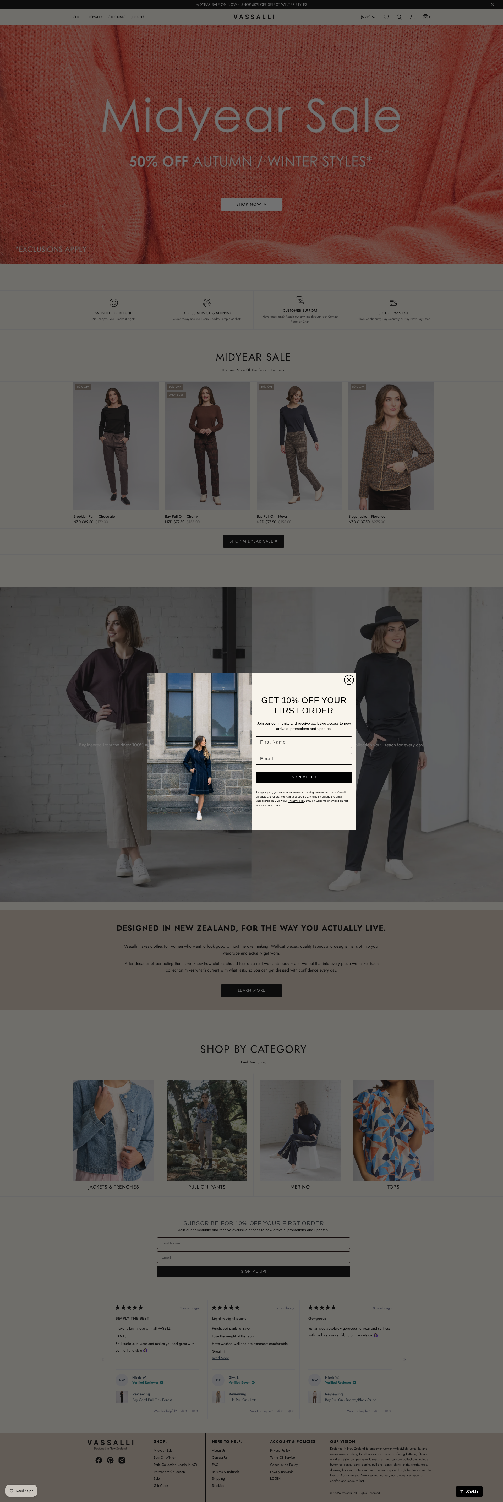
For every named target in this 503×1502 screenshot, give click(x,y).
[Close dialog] (349, 680)
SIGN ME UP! (304, 777)
